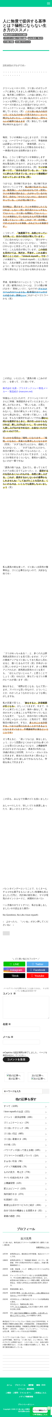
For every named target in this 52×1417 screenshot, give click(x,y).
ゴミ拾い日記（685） (14, 1133)
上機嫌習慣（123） (13, 1183)
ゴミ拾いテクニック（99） (17, 1128)
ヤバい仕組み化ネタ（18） (17, 1177)
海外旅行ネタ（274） (14, 1194)
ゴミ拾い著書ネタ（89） (16, 1139)
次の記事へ (37, 1075)
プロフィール (20, 1385)
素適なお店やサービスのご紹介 (15, 35)
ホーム (9, 1385)
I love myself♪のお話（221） (17, 1111)
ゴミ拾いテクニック (23, 42)
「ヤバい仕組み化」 (21, 1307)
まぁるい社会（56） (14, 1161)
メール (8, 1037)
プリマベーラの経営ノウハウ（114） (22, 1155)
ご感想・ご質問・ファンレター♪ (18, 1393)
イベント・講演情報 (26, 1389)
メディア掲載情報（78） (16, 1166)
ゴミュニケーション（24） (17, 1122)
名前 (7, 1024)
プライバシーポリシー (26, 1404)
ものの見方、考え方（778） (17, 1172)
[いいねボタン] (6, 933)
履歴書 (31, 1385)
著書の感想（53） (12, 1216)
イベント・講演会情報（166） (19, 1117)
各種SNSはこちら (42, 1247)
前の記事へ (14, 1078)
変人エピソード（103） (15, 1188)
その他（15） (10, 1144)
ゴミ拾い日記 (9, 42)
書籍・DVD (40, 1385)
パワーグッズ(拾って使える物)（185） (22, 1150)
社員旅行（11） (11, 1199)
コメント (9, 993)
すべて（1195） (11, 1106)
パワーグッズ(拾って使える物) (15, 38)
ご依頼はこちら (40, 1393)
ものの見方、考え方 (35, 38)
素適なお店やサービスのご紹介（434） (23, 1205)
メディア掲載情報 (26, 1397)
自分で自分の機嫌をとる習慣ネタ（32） (23, 1210)
